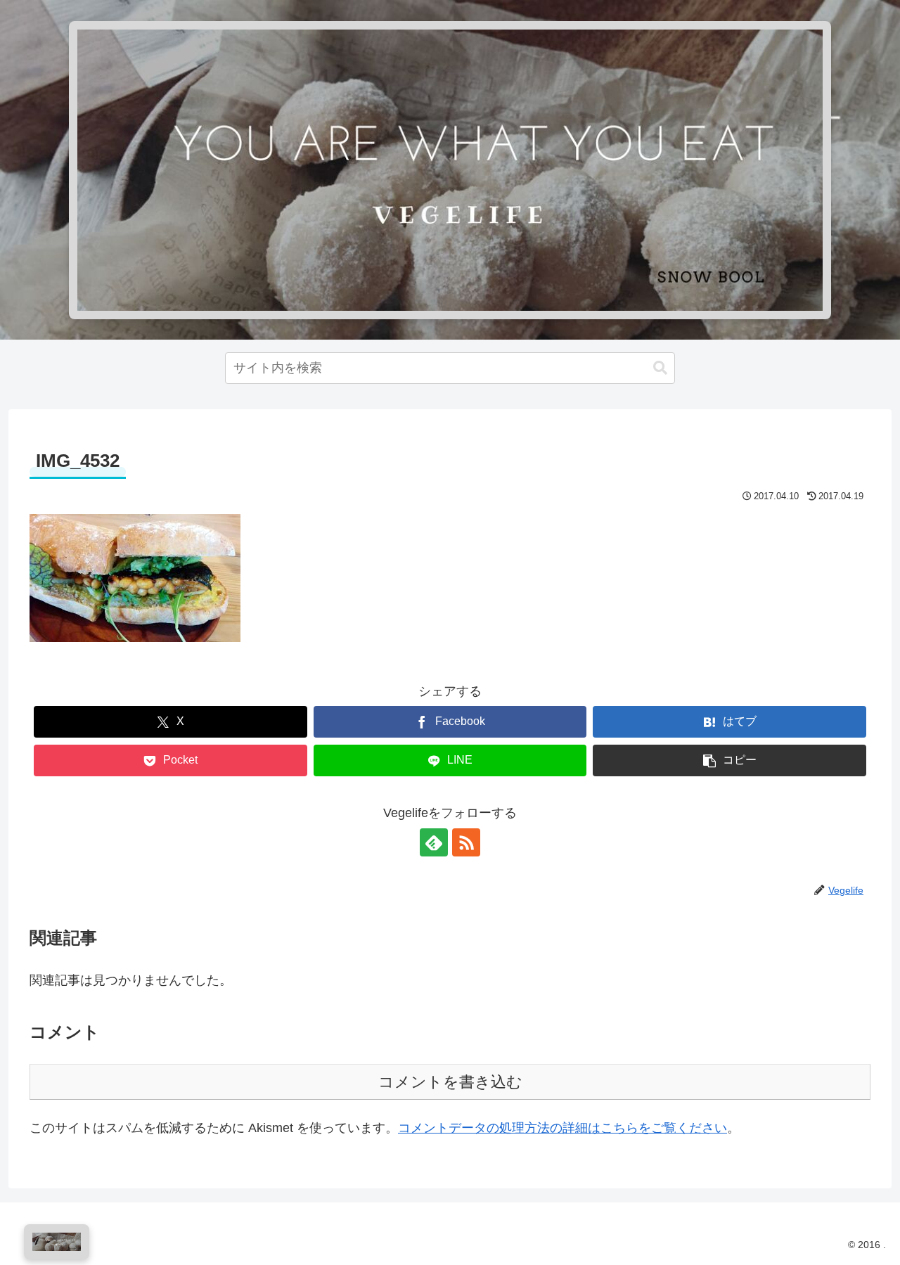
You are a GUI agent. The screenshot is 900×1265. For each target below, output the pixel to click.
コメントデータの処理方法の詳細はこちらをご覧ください (562, 1128)
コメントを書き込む (450, 1082)
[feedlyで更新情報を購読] (434, 842)
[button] (660, 368)
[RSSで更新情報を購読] (466, 842)
